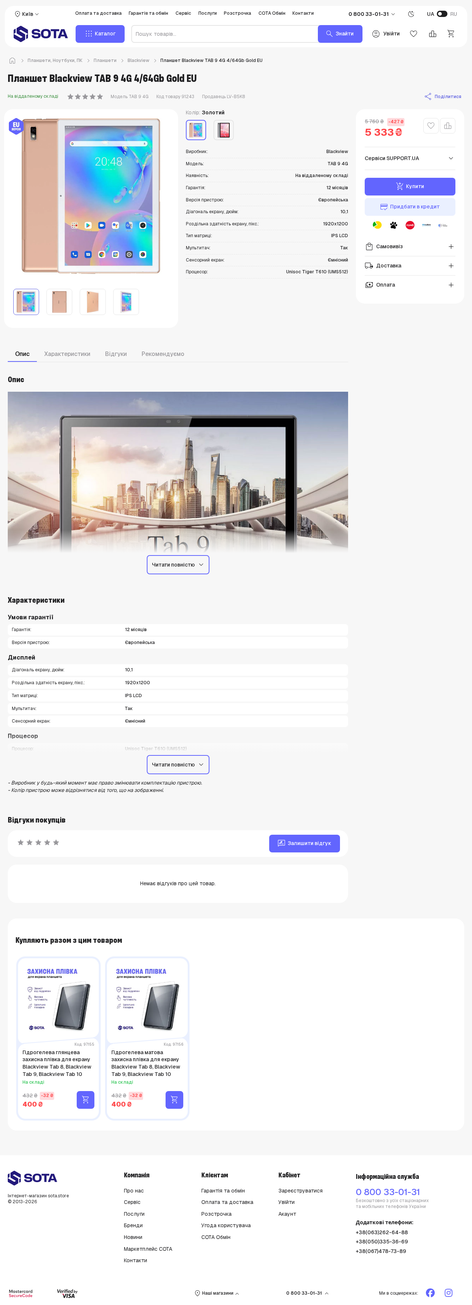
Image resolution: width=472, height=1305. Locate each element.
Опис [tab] (22, 354)
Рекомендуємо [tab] (163, 354)
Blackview (138, 60)
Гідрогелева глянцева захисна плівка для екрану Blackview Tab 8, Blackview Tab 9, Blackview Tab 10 (56, 1063)
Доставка (383, 266)
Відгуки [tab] (116, 354)
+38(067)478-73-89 (381, 1251)
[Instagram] (450, 1293)
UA (430, 14)
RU (453, 14)
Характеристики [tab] (67, 354)
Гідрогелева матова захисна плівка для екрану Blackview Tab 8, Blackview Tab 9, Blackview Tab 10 (145, 1063)
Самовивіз (384, 247)
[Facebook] (431, 1293)
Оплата (380, 285)
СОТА (89, 1123)
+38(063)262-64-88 (382, 1232)
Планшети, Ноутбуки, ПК (55, 60)
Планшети (105, 60)
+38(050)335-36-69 (382, 1241)
